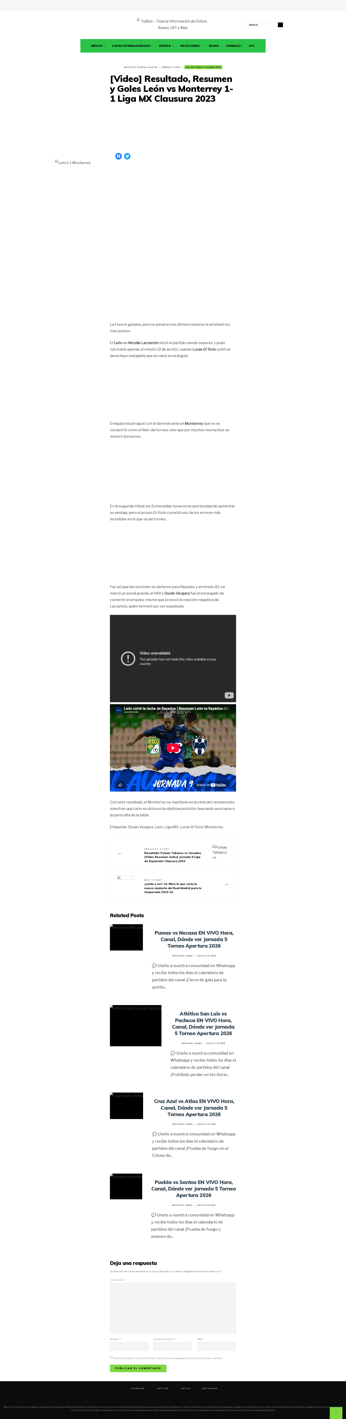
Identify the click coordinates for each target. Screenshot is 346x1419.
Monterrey (214, 827)
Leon (159, 827)
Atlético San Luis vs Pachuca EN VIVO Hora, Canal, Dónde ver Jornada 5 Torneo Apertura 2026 (203, 1023)
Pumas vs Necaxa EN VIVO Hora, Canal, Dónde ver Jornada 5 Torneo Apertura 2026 (194, 939)
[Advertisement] (173, 128)
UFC (252, 46)
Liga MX (171, 827)
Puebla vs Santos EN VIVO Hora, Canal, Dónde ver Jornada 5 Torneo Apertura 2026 (193, 1188)
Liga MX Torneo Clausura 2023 (203, 67)
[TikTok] (75, 25)
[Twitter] (70, 25)
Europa (165, 46)
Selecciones (190, 46)
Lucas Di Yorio (191, 827)
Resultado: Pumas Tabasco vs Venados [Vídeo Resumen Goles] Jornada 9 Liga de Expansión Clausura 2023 (172, 855)
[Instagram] (80, 25)
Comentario (117, 1279)
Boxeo (214, 46)
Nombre (115, 1339)
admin (189, 955)
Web (200, 1339)
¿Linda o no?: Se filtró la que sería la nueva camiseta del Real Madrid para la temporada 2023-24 (172, 886)
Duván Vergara (140, 827)
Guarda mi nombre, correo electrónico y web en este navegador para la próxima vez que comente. (168, 1358)
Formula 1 (234, 46)
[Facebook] (65, 25)
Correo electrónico (165, 1339)
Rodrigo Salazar (147, 67)
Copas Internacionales (131, 46)
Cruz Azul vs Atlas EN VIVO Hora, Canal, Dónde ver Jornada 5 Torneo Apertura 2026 (194, 1107)
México (97, 46)
